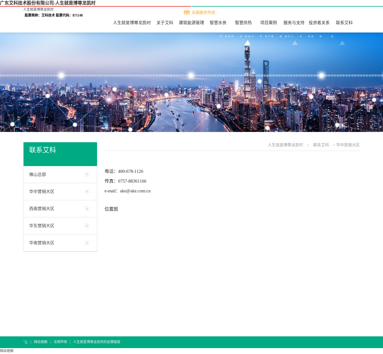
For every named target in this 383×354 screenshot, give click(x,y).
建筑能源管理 (191, 22)
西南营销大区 (41, 208)
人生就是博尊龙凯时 (38, 9)
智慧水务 (218, 22)
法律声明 (60, 342)
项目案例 (268, 22)
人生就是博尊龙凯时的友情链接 (96, 342)
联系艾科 (344, 22)
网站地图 (40, 342)
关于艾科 (164, 22)
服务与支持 (293, 22)
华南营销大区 (41, 243)
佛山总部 (37, 174)
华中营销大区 (41, 191)
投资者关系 (319, 22)
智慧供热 (243, 22)
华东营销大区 (41, 225)
